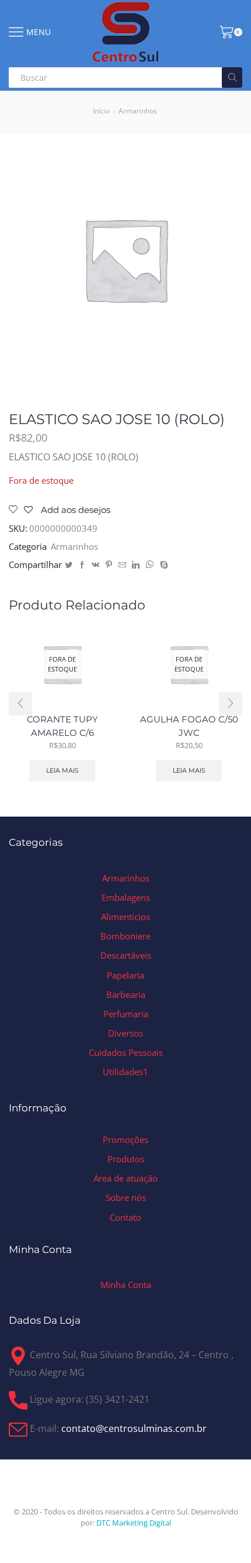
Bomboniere (125, 936)
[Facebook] (82, 565)
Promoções (125, 1139)
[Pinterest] (109, 565)
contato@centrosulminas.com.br (134, 1429)
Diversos (125, 1033)
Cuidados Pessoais (126, 1052)
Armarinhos (137, 111)
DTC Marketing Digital (133, 1522)
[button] (20, 703)
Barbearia (125, 994)
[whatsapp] (149, 565)
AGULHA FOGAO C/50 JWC (189, 726)
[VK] (95, 565)
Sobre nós (126, 1197)
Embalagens (126, 897)
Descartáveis (125, 955)
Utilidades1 (125, 1071)
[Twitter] (68, 565)
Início (101, 111)
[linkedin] (135, 565)
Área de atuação (125, 1178)
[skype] (162, 565)
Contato (125, 1217)
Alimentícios (125, 916)
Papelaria (125, 975)
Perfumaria (125, 1014)
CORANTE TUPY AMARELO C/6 (62, 726)
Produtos (125, 1159)
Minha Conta (125, 1284)
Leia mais (62, 770)
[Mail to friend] (122, 565)
